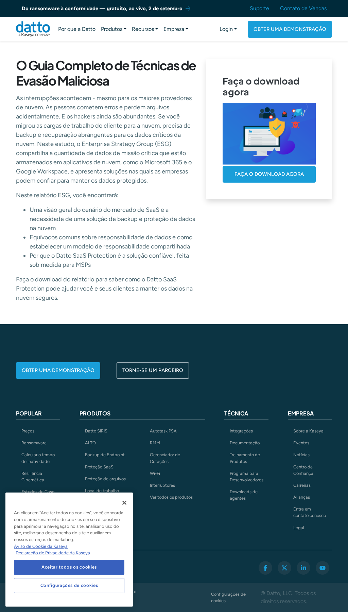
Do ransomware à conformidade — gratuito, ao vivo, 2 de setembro (102, 8)
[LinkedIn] (303, 567)
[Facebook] (265, 567)
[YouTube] (322, 567)
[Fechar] (124, 502)
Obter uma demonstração (290, 29)
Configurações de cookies (228, 597)
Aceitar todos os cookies (69, 567)
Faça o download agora (269, 174)
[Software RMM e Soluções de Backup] (33, 29)
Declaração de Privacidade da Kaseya (53, 552)
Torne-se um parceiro (152, 370)
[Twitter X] (284, 567)
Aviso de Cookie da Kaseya (41, 546)
